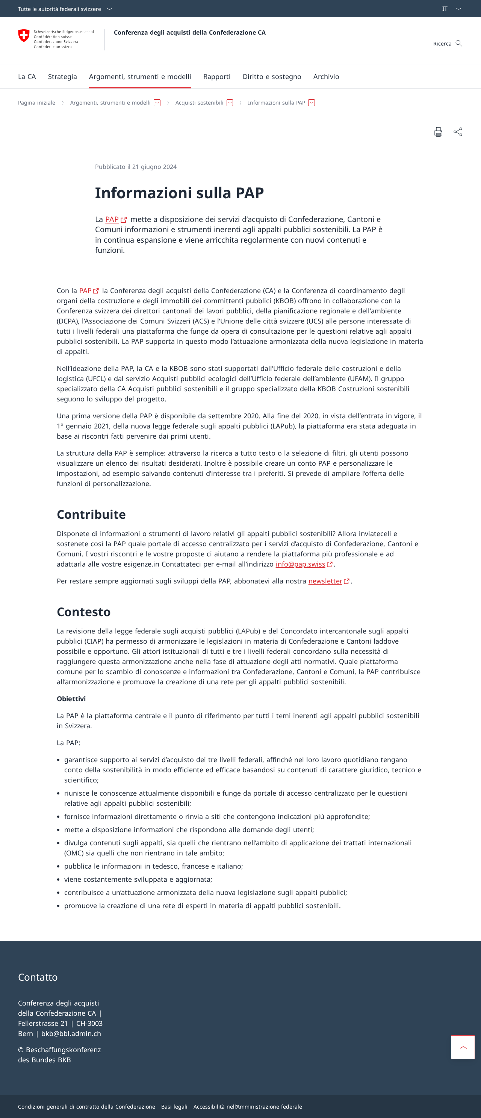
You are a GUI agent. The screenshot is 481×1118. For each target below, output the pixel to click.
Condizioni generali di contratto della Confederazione (86, 1106)
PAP (112, 219)
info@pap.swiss (300, 563)
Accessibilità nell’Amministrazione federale (248, 1106)
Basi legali (174, 1106)
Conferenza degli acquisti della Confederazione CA (190, 32)
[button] (27, 76)
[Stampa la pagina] (438, 132)
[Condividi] (457, 132)
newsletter (325, 580)
